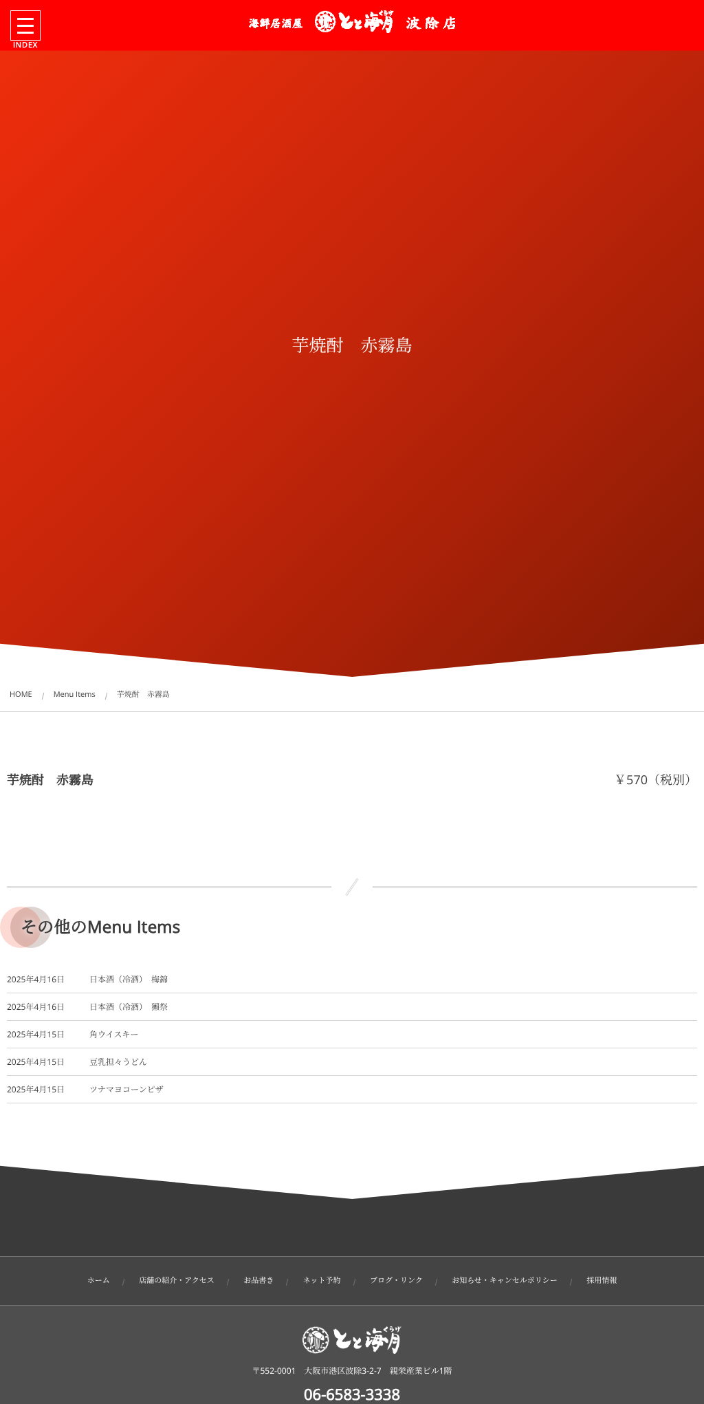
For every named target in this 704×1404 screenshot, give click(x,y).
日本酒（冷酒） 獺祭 (128, 1007)
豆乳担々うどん (118, 1062)
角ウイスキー (114, 1034)
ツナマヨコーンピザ (126, 1089)
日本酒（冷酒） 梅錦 (128, 979)
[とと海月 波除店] (352, 21)
